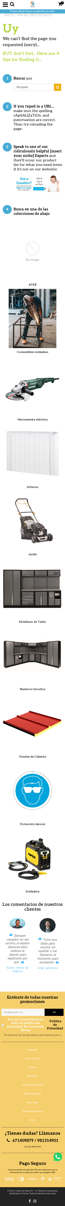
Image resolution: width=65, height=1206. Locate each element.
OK (54, 1012)
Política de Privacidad (55, 1024)
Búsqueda (32, 1049)
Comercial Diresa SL (24, 1190)
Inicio (9, 15)
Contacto (32, 1067)
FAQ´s (33, 1120)
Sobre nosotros (32, 1058)
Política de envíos (32, 1093)
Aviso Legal (32, 1102)
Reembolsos (32, 1076)
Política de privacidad (32, 1085)
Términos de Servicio (32, 1111)
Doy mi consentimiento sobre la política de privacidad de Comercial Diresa (35, 1025)
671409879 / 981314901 (35, 1140)
